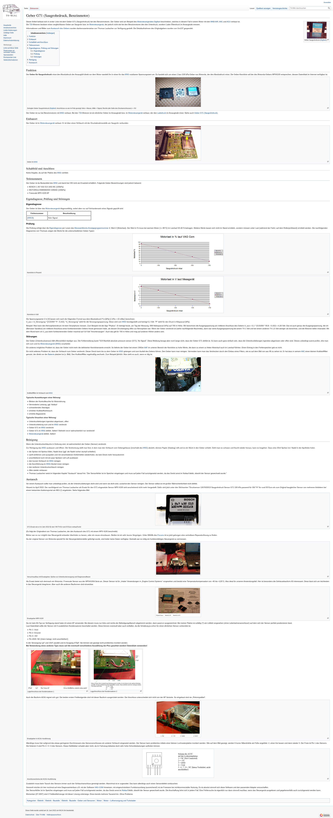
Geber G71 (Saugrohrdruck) (206, 113)
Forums (161, 535)
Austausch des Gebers (60, 28)
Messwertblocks (81, 228)
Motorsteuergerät (96, 24)
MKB (212, 22)
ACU (228, 22)
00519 (30, 218)
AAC (221, 22)
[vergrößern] (328, 39)
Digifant (323, 40)
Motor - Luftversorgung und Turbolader (120, 801)
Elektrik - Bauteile (52, 801)
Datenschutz (29, 815)
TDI (30, 24)
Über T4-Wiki (40, 815)
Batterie (51, 354)
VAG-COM (99, 787)
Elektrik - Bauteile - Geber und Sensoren (78, 801)
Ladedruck (161, 113)
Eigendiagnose (55, 228)
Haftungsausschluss (54, 815)
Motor (99, 801)
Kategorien (31, 801)
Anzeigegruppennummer (98, 228)
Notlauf (125, 790)
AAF (216, 22)
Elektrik (40, 801)
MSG (127, 74)
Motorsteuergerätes (145, 22)
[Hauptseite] (11, 10)
